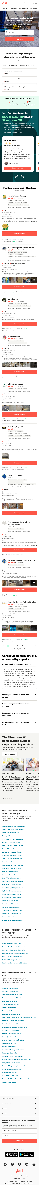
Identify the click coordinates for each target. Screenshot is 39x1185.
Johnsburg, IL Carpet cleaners (12, 910)
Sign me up (19, 1141)
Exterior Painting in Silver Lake (12, 1034)
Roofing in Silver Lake (9, 1008)
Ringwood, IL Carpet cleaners (11, 884)
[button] (5, 227)
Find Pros (19, 39)
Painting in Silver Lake (9, 1053)
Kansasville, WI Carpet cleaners (12, 865)
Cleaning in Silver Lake (9, 1001)
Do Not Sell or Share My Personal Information (19, 1181)
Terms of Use (14, 1176)
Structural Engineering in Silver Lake (14, 1066)
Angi (3, 773)
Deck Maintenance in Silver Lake (12, 998)
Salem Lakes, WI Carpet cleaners (13, 829)
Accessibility (19, 1178)
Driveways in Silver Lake (10, 1011)
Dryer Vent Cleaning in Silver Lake (13, 1050)
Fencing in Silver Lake (9, 1046)
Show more (34, 221)
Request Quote (19, 233)
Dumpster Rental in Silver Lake (12, 1056)
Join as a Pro (26, 3)
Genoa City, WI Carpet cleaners (12, 859)
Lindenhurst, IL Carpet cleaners (12, 881)
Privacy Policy (24, 1176)
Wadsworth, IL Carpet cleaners (12, 897)
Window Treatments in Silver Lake (13, 1040)
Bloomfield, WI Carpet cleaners (12, 855)
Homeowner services (8, 1099)
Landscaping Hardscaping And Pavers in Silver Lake (19, 1017)
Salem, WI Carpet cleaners (10, 833)
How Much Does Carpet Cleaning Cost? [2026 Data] (13, 778)
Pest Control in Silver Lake (11, 1030)
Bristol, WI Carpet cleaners (11, 849)
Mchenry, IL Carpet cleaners (11, 907)
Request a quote (17, 168)
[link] (6, 163)
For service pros (6, 1104)
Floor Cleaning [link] (13, 8)
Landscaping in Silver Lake (11, 1014)
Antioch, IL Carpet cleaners (11, 842)
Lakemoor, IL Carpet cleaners (11, 914)
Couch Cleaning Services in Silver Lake (14, 963)
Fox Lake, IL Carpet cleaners (11, 875)
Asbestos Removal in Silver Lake (13, 1024)
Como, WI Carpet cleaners (10, 901)
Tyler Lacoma (30, 773)
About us (4, 1114)
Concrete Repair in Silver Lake (12, 995)
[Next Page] (36, 646)
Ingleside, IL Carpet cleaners (11, 891)
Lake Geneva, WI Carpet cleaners (13, 904)
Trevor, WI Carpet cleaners (11, 836)
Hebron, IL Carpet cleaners (11, 917)
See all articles (10, 754)
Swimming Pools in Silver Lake (12, 1069)
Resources (5, 1109)
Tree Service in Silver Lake (10, 1004)
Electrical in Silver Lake (10, 991)
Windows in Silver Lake (9, 1072)
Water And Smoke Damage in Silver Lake (15, 953)
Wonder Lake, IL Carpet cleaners (12, 920)
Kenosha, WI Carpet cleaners (11, 862)
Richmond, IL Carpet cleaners (11, 868)
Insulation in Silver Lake (10, 1076)
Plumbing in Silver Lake (10, 988)
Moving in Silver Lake (9, 1043)
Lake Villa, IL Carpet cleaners (11, 878)
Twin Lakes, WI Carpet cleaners (12, 839)
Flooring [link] (4, 8)
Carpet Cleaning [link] (23, 8)
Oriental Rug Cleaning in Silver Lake (14, 947)
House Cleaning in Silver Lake (11, 956)
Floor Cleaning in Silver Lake (11, 943)
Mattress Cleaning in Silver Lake (12, 960)
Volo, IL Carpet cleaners (10, 871)
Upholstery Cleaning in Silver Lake (13, 950)
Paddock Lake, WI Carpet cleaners (13, 826)
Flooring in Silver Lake (9, 1037)
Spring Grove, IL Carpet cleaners (12, 846)
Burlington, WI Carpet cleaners (12, 852)
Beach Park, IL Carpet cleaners (12, 894)
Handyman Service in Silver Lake (13, 1021)
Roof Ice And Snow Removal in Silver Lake (16, 1079)
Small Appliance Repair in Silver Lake (14, 1027)
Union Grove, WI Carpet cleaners (12, 888)
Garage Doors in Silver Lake (11, 1063)
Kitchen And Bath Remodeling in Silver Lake (16, 1059)
